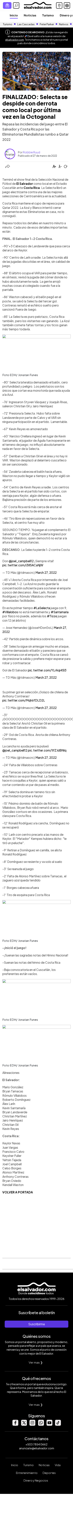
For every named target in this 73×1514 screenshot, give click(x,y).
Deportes (49, 1473)
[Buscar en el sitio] (16, 5)
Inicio (14, 15)
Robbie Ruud (31, 152)
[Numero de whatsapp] (41, 1424)
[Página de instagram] (32, 1424)
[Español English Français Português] (67, 5)
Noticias (30, 15)
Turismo (48, 15)
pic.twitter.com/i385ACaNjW (22, 565)
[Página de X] (24, 1424)
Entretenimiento (27, 1473)
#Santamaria (60, 612)
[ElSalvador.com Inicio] (37, 5)
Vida (58, 1465)
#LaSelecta (41, 608)
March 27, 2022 (46, 572)
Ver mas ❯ (36, 1362)
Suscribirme (36, 1324)
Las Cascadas (26, 24)
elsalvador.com (14, 39)
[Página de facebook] (15, 1424)
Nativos (63, 24)
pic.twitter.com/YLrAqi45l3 (47, 670)
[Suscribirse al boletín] (7, 5)
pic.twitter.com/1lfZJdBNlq (47, 750)
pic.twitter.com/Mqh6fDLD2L (23, 700)
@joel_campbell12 (21, 561)
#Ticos (52, 616)
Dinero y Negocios (36, 1480)
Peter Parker (47, 24)
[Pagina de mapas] (59, 5)
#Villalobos (10, 612)
